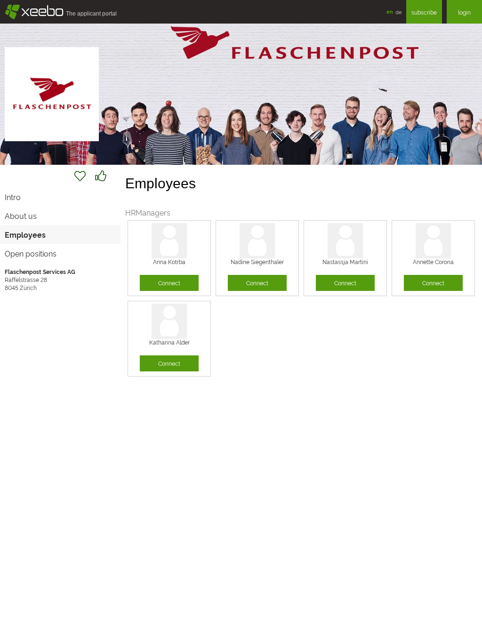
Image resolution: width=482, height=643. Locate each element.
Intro (13, 197)
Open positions (30, 253)
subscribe (424, 12)
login (464, 12)
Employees (25, 234)
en (389, 11)
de (398, 12)
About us (21, 215)
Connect (169, 283)
